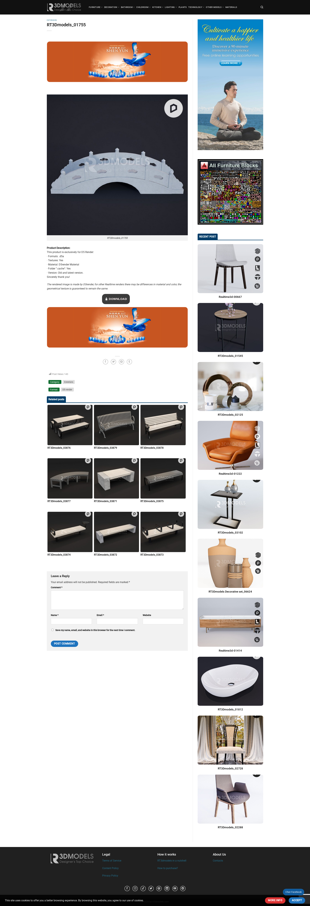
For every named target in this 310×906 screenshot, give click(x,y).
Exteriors (52, 20)
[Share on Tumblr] (129, 361)
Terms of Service (111, 860)
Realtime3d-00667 (230, 296)
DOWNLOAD (117, 299)
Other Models (214, 7)
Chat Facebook (293, 892)
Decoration (110, 7)
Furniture (94, 7)
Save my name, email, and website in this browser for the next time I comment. (95, 630)
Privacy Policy (110, 875)
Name (54, 615)
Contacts (218, 860)
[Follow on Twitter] (151, 888)
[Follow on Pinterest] (159, 888)
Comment (56, 587)
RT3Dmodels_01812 (230, 709)
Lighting (170, 7)
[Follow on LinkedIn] (167, 888)
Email (100, 615)
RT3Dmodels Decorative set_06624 (230, 591)
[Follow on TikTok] (143, 888)
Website (147, 615)
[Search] (262, 7)
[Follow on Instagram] (135, 888)
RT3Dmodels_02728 (230, 768)
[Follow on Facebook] (127, 888)
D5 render (67, 389)
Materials (231, 7)
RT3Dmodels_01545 (230, 355)
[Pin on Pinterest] (121, 361)
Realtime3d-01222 (230, 473)
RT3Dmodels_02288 (230, 827)
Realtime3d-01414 (230, 650)
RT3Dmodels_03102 (230, 532)
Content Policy (110, 868)
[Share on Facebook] (105, 361)
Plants (183, 7)
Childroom (142, 7)
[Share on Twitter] (113, 361)
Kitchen (156, 7)
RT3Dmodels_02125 (230, 414)
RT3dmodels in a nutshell (171, 860)
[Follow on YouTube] (175, 888)
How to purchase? (167, 868)
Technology (195, 7)
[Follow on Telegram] (183, 888)
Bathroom (127, 7)
